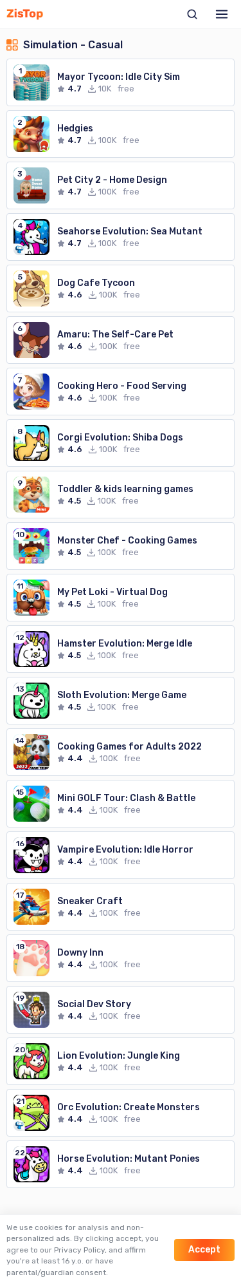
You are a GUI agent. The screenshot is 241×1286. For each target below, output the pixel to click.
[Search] (192, 14)
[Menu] (222, 14)
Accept (204, 1249)
